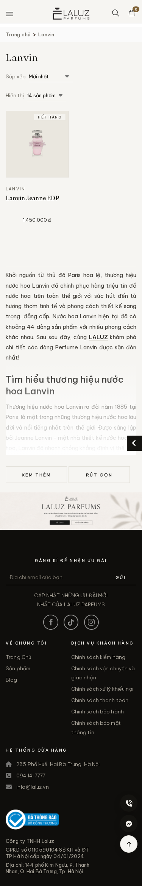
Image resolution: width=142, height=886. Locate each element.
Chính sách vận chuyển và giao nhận (103, 672)
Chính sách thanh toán (100, 700)
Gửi (120, 577)
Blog (11, 680)
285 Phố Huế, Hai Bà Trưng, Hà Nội (58, 764)
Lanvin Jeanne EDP (32, 198)
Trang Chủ (18, 657)
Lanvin (46, 34)
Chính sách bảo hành (97, 711)
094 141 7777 (31, 775)
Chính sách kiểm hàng (98, 657)
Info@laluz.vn (32, 787)
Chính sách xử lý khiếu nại (102, 689)
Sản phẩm (18, 668)
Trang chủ (18, 34)
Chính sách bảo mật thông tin (96, 727)
